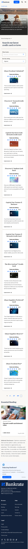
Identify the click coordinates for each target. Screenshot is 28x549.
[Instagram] (8, 540)
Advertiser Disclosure (22, 10)
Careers (17, 510)
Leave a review (7, 477)
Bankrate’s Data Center (6, 515)
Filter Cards (5, 52)
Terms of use (4, 535)
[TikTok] (16, 540)
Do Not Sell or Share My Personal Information (11, 532)
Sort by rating (6, 58)
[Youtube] (13, 540)
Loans (2, 512)
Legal (2, 524)
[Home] (6, 2)
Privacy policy (4, 527)
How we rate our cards (9, 10)
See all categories (5, 38)
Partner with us (18, 515)
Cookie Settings (5, 529)
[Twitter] (5, 540)
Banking (3, 507)
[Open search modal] (22, 2)
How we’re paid (18, 504)
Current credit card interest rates (13, 424)
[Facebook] (2, 540)
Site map (17, 507)
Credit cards (4, 510)
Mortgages (3, 504)
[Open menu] (25, 2)
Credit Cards (4, 6)
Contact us (17, 512)
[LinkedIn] (10, 540)
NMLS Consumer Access (7, 490)
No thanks (24, 477)
